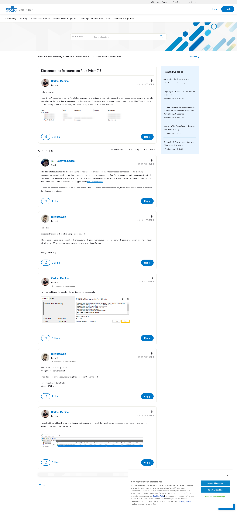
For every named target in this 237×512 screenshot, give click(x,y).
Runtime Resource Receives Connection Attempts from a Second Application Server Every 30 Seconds (179, 110)
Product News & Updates (65, 18)
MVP (108, 18)
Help (214, 9)
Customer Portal (160, 2)
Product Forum (81, 56)
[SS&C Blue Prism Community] (19, 9)
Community (10, 18)
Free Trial (176, 2)
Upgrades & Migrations (124, 18)
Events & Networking (40, 18)
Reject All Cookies (215, 490)
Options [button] (193, 56)
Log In (228, 9)
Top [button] (43, 485)
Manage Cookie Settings (215, 496)
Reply (147, 136)
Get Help (23, 18)
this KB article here (95, 181)
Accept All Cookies (215, 483)
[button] (45, 137)
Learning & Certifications (91, 18)
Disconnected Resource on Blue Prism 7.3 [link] (106, 56)
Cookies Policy (159, 496)
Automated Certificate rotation (176, 79)
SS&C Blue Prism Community (50, 56)
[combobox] (129, 36)
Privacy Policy (185, 501)
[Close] (228, 475)
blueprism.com (192, 2)
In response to (64, 286)
